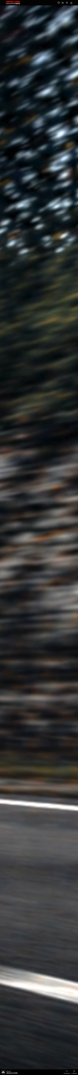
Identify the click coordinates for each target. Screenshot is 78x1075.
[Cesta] (62, 3)
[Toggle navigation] (71, 3)
